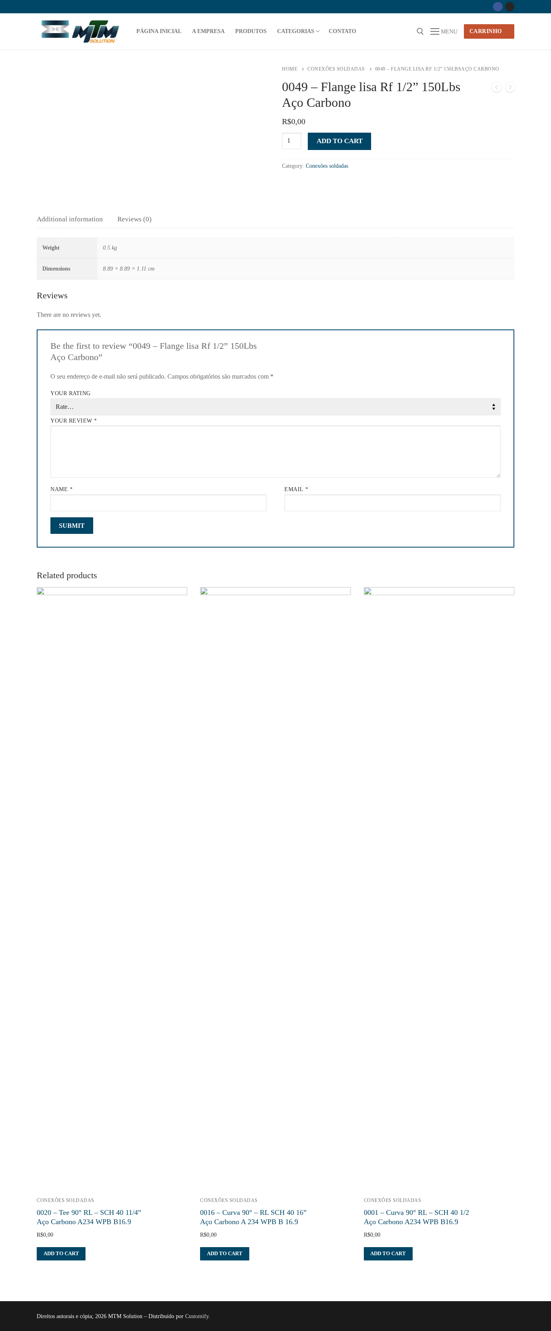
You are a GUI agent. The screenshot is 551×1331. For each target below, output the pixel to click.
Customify (197, 1316)
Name (61, 489)
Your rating (70, 393)
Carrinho (486, 31)
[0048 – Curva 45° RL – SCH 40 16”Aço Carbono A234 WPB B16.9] (496, 88)
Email (296, 489)
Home (289, 69)
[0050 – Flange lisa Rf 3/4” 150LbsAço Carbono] (510, 88)
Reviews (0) (134, 219)
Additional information (70, 219)
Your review (73, 421)
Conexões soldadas (336, 69)
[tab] (70, 219)
